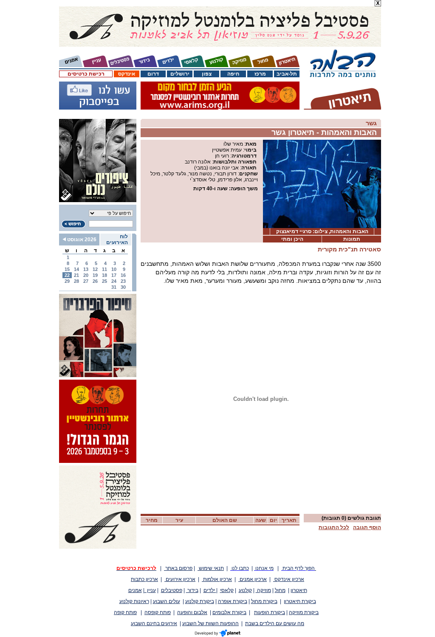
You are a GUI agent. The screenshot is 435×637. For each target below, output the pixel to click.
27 (85, 281)
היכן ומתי (292, 239)
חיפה (233, 74)
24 (113, 281)
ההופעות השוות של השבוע (210, 623)
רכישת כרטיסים (86, 74)
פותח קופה (125, 612)
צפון (207, 74)
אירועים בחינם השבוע (154, 623)
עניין (150, 590)
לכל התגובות (334, 527)
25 (104, 281)
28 (76, 281)
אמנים (135, 590)
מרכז (260, 74)
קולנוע (245, 590)
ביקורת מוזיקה (304, 612)
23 (123, 281)
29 (67, 281)
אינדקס (126, 74)
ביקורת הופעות (269, 612)
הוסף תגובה (367, 527)
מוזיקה (263, 590)
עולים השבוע (166, 601)
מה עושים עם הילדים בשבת (274, 623)
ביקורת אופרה (232, 601)
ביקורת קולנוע (199, 601)
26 (95, 281)
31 (113, 287)
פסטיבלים (171, 590)
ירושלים (179, 74)
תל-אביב (287, 74)
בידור (192, 590)
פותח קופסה (157, 612)
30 (123, 287)
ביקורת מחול (264, 601)
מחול (280, 590)
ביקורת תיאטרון (300, 601)
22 (67, 275)
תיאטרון (299, 590)
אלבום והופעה (192, 612)
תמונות (351, 239)
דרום (153, 74)
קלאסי (227, 590)
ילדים (209, 590)
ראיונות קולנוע (134, 601)
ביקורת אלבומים (229, 612)
